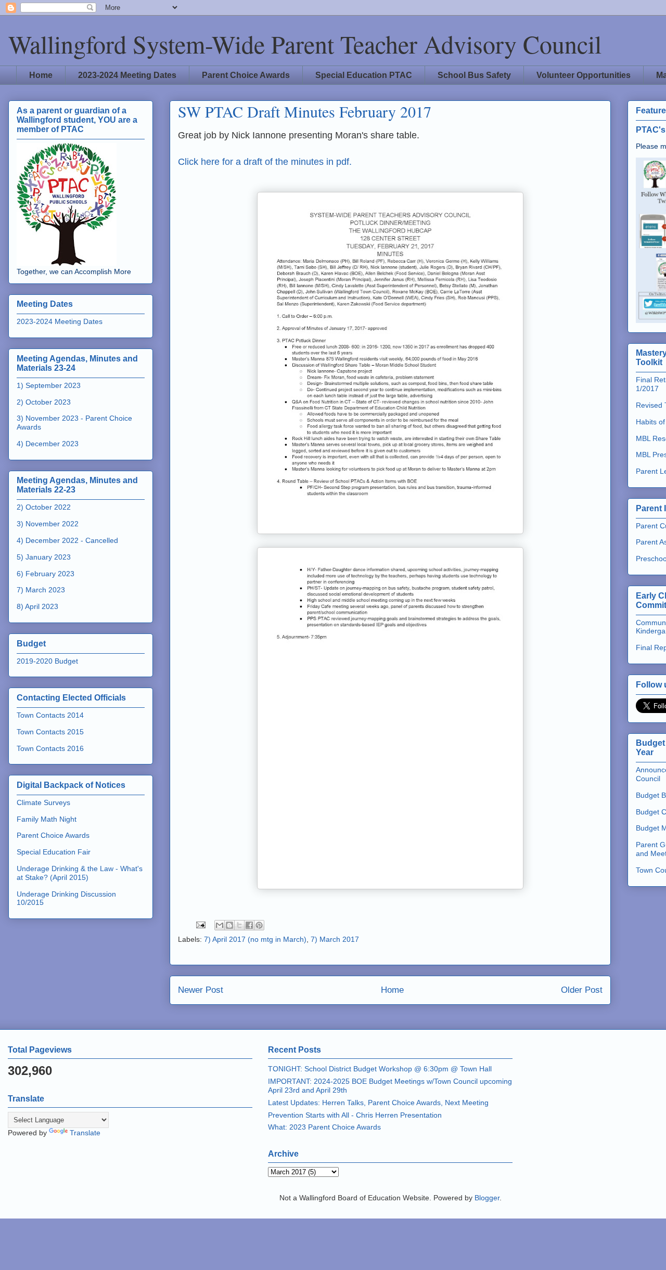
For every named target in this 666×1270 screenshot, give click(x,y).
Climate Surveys (43, 802)
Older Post (582, 990)
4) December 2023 (48, 443)
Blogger (487, 1198)
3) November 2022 (48, 524)
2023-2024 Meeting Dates (127, 75)
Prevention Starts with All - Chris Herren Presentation (355, 1115)
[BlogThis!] (229, 925)
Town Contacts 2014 (50, 715)
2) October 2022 (44, 507)
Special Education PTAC (363, 75)
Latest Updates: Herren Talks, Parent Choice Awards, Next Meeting (378, 1102)
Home (41, 75)
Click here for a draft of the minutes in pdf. (265, 162)
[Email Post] (200, 924)
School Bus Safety (474, 75)
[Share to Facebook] (249, 925)
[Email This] (219, 925)
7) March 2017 (335, 939)
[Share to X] (239, 925)
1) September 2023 (49, 385)
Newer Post (200, 990)
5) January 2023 (44, 557)
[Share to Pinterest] (259, 925)
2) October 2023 (44, 402)
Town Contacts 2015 (50, 732)
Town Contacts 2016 (50, 748)
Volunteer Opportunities (583, 75)
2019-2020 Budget (47, 661)
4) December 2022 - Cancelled (67, 540)
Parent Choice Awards (246, 75)
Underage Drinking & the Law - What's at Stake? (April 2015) (80, 873)
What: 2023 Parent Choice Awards (324, 1127)
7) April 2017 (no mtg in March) (255, 939)
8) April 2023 (37, 606)
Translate (85, 1133)
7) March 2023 (41, 590)
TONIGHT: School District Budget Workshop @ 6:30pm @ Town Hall (380, 1069)
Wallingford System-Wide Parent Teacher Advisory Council (304, 43)
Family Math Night (46, 819)
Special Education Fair (54, 852)
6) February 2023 (45, 573)
